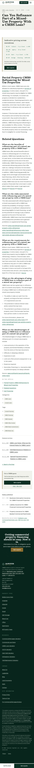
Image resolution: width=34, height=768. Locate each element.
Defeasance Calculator (8, 656)
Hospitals (4, 600)
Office (4, 622)
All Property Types (7, 629)
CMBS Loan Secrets (8, 10)
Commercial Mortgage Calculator (11, 638)
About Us (4, 669)
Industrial (4, 604)
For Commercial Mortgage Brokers (12, 702)
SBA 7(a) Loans (22, 520)
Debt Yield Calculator (8, 653)
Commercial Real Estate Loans (10, 520)
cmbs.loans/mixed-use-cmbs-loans (13, 320)
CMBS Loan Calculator (8, 646)
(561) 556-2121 (17, 486)
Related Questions (10, 388)
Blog (3, 676)
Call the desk (7, 766)
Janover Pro (11, 575)
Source (4, 188)
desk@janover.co (6, 588)
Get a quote (24, 2)
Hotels (4, 608)
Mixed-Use (5, 618)
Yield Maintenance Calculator (10, 660)
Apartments (5, 626)
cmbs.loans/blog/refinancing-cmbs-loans (15, 230)
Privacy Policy (6, 694)
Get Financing (8, 391)
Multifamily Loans (22, 518)
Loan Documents (7, 680)
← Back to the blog (8, 464)
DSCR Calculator (7, 649)
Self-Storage (6, 615)
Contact (4, 687)
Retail (3, 611)
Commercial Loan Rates (9, 642)
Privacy (4, 753)
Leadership (5, 673)
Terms (9, 753)
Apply (3, 684)
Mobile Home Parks (7, 597)
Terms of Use (6, 698)
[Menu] (30, 2)
